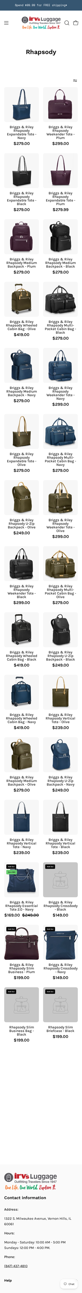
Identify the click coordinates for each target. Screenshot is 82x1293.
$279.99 (61, 210)
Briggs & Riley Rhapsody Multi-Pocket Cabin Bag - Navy (60, 459)
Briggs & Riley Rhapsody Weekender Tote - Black (22, 591)
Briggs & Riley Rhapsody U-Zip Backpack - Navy (60, 780)
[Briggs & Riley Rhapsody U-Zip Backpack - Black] (60, 629)
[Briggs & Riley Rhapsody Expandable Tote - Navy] (21, 104)
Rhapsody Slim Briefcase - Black (60, 1029)
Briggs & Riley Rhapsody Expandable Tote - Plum (60, 198)
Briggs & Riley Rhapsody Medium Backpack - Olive (21, 780)
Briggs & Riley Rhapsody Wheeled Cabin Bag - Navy (21, 718)
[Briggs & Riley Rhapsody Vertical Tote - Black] (60, 817)
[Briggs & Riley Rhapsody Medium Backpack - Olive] (21, 754)
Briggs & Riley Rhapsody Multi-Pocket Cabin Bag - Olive (60, 591)
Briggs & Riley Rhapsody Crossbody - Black (61, 905)
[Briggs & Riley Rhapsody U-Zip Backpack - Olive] (21, 497)
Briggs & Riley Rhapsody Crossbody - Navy (61, 968)
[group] (41, 5)
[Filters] (75, 80)
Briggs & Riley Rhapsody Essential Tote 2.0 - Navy (21, 905)
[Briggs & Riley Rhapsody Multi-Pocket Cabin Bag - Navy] (60, 431)
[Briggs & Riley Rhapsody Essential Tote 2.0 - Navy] (21, 879)
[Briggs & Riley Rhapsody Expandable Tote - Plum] (60, 170)
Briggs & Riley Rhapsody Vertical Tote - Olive (60, 718)
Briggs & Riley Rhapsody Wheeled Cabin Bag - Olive (21, 325)
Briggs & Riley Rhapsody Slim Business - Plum (21, 968)
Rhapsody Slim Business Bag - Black (21, 1030)
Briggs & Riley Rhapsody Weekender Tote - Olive (60, 525)
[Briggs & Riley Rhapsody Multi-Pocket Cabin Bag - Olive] (60, 563)
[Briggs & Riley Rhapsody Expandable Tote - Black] (21, 170)
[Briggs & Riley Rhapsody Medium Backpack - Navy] (21, 365)
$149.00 (60, 915)
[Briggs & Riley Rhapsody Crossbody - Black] (60, 879)
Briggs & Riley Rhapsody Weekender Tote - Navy (60, 393)
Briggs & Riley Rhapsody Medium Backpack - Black (60, 262)
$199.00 (21, 978)
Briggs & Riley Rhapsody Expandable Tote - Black (21, 198)
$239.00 (60, 728)
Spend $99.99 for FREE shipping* (41, 5)
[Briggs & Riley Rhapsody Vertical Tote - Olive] (60, 692)
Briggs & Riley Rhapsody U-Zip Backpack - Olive (22, 523)
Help (8, 1280)
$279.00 (21, 144)
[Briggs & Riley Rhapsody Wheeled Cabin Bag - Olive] (21, 299)
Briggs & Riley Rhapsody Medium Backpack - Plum (21, 262)
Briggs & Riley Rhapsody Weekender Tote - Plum (60, 132)
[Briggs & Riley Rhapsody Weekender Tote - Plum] (60, 104)
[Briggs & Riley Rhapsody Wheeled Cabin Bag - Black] (21, 629)
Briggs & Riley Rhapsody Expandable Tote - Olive (21, 459)
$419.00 (21, 335)
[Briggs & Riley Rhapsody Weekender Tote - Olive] (60, 497)
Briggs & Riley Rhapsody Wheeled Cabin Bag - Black (21, 655)
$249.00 (21, 533)
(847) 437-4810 (16, 1266)
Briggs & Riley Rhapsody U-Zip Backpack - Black (60, 655)
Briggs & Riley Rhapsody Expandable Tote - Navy (21, 132)
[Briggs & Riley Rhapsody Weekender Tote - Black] (21, 563)
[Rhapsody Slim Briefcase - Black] (60, 1004)
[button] (66, 23)
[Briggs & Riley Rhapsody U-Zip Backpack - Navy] (60, 754)
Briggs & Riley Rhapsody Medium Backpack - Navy (21, 391)
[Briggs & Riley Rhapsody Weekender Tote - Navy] (60, 365)
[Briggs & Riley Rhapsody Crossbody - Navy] (60, 942)
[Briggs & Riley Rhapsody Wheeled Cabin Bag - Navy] (21, 692)
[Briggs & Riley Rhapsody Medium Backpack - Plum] (21, 236)
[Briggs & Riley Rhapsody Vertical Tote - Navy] (21, 817)
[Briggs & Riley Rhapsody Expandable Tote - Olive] (21, 431)
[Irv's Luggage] (41, 23)
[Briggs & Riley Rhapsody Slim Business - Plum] (21, 942)
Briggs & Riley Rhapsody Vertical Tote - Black (60, 843)
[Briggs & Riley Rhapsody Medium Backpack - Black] (60, 236)
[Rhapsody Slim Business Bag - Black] (21, 1004)
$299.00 (60, 144)
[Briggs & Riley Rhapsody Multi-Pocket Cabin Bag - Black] (60, 299)
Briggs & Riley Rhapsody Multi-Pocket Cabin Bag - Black (60, 327)
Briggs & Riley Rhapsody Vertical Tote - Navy (21, 843)
